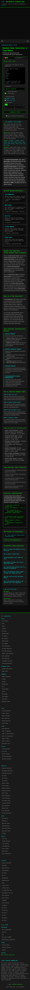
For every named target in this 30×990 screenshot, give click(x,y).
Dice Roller (4, 818)
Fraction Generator (6, 663)
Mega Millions (5, 868)
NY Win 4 (3, 915)
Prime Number (5, 689)
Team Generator (5, 846)
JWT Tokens (4, 780)
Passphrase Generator (7, 770)
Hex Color (4, 751)
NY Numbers (4, 917)
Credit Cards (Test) (6, 668)
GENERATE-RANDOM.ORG (17, 984)
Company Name (5, 633)
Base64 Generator (6, 720)
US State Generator (6, 648)
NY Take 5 (4, 912)
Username (3, 631)
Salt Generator (5, 810)
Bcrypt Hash (4, 808)
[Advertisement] (15, 23)
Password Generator (6, 768)
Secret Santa (5, 848)
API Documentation (6, 929)
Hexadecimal (4, 684)
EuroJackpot (4, 878)
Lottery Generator (6, 863)
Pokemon (3, 833)
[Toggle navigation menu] (2, 41)
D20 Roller (4, 821)
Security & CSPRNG (6, 937)
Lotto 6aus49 (5, 898)
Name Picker (4, 851)
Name (2, 623)
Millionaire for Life (7, 893)
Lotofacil (4, 905)
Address (3, 628)
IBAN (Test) (4, 671)
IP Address (4, 636)
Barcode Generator (6, 758)
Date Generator (5, 656)
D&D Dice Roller (5, 823)
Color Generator (5, 749)
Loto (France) (5, 902)
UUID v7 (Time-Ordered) (7, 733)
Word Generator (5, 718)
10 (23, 104)
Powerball (4, 865)
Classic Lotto (5, 888)
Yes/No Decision (5, 841)
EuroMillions (5, 870)
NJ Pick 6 (4, 920)
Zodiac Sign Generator (7, 653)
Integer (3, 679)
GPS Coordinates (5, 646)
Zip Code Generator (6, 651)
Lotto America (5, 895)
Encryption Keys (5, 800)
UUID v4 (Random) (6, 731)
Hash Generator (5, 805)
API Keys (3, 775)
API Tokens (4, 778)
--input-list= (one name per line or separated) (14, 65)
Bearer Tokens (5, 783)
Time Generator (5, 658)
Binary (3, 691)
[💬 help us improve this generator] (15, 116)
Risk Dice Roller (6, 828)
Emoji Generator (5, 715)
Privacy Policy (5, 945)
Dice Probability (6, 853)
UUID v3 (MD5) (5, 738)
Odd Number (4, 699)
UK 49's (3, 875)
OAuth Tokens (5, 785)
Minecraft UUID (5, 743)
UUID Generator (5, 728)
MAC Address (4, 638)
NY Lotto (3, 907)
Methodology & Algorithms (8, 939)
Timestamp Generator (6, 661)
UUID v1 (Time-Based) (7, 736)
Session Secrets (5, 790)
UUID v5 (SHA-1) (5, 741)
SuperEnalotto (5, 880)
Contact (3, 950)
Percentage (4, 694)
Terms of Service (6, 947)
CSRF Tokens (4, 793)
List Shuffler (5, 843)
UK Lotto (3, 873)
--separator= (8, 86)
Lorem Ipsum (4, 723)
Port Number (4, 643)
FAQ (2, 934)
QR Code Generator (6, 756)
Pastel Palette (5, 754)
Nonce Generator (5, 795)
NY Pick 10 (4, 910)
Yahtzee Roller (5, 826)
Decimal (3, 681)
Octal (3, 686)
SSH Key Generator (6, 813)
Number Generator (6, 676)
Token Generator (5, 798)
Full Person (4, 621)
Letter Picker (5, 713)
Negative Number (5, 701)
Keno (2, 883)
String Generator (6, 710)
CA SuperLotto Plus (6, 890)
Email (3, 626)
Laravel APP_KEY (5, 803)
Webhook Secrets (5, 788)
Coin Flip (4, 838)
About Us (3, 932)
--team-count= (8, 102)
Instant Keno (5, 885)
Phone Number (5, 641)
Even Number (4, 696)
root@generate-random (6, 45)
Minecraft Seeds (5, 830)
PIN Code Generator (6, 773)
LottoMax (3, 900)
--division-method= (9, 96)
